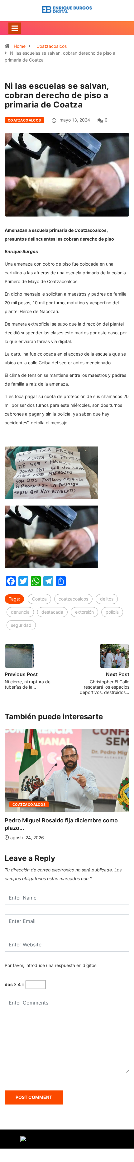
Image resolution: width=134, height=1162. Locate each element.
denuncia (20, 612)
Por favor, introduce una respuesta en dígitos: (51, 965)
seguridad (21, 625)
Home (20, 46)
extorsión (84, 612)
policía (112, 612)
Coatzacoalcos (51, 46)
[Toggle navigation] (15, 28)
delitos (106, 598)
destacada (52, 612)
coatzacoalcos (73, 598)
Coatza (39, 598)
